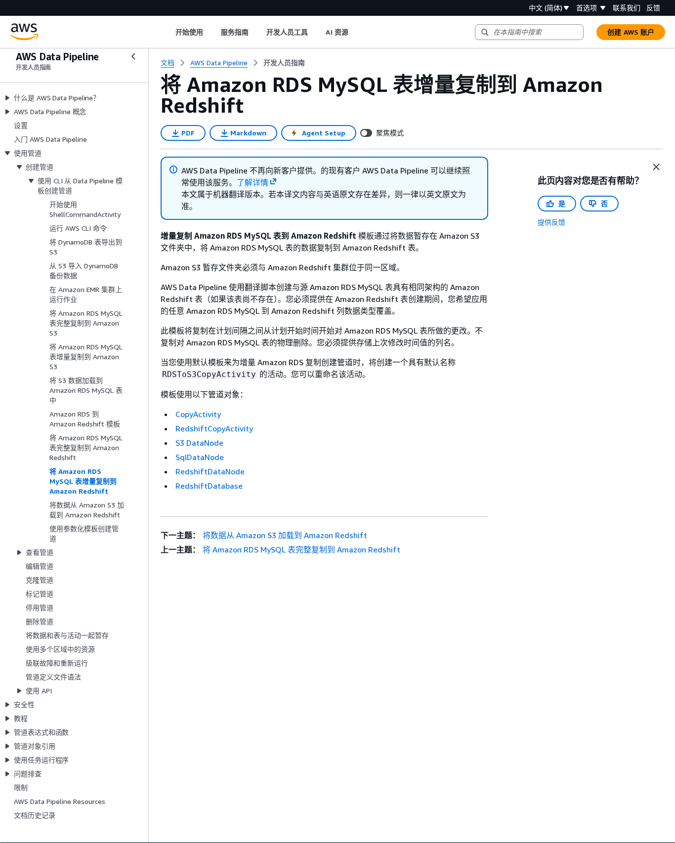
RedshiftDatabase (209, 486)
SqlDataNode (199, 457)
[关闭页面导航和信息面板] (656, 167)
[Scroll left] (168, 32)
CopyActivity (198, 414)
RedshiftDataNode (210, 471)
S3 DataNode (199, 443)
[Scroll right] (355, 32)
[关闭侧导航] (133, 56)
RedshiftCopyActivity (214, 428)
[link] (284, 63)
